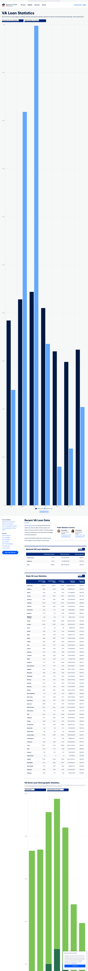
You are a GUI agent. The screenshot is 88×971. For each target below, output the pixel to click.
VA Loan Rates (5, 541)
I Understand (75, 965)
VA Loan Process (6, 548)
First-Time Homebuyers (7, 543)
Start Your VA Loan (10, 552)
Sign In (84, 4)
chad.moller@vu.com (65, 536)
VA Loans (23, 4)
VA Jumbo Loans (6, 546)
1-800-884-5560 (77, 5)
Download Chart (44, 511)
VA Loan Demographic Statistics (9, 526)
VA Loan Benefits (6, 539)
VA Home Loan (30, 525)
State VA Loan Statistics (7, 524)
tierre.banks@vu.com (79, 536)
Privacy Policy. (74, 963)
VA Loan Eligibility (6, 537)
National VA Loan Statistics (8, 521)
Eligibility (30, 4)
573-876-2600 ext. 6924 (66, 535)
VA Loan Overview (6, 535)
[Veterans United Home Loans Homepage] (9, 5)
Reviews (44, 4)
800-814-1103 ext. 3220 (80, 535)
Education (37, 4)
